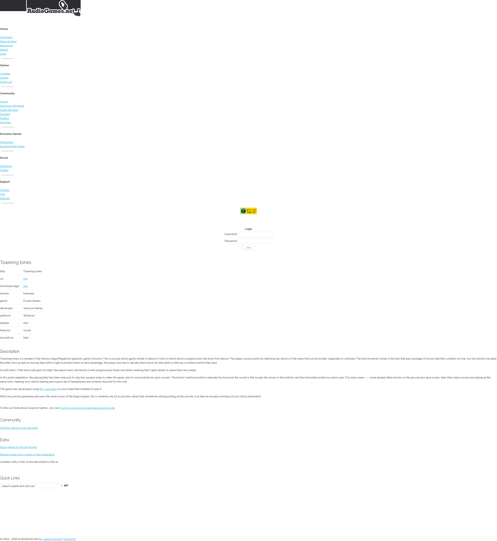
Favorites (5, 122)
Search (4, 49)
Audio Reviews (9, 109)
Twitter (4, 170)
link (25, 278)
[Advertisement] (77, 511)
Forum (4, 101)
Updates (5, 73)
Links (3, 53)
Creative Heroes (51, 538)
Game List (6, 81)
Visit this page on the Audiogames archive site (87, 407)
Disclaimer (69, 538)
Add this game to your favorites (19, 427)
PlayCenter (6, 142)
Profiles (4, 118)
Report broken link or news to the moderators (27, 454)
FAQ (2, 194)
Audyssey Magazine (12, 105)
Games (4, 77)
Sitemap (5, 198)
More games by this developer (18, 447)
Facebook (6, 166)
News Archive (8, 41)
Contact (4, 190)
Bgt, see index (48, 389)
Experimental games (12, 146)
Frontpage (6, 37)
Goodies (5, 114)
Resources (6, 45)
